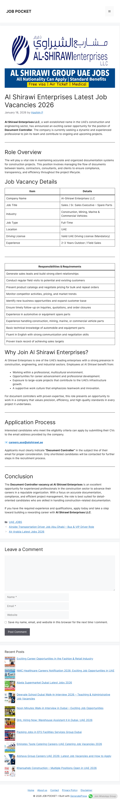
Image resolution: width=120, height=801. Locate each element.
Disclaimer (86, 790)
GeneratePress (78, 795)
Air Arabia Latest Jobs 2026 (26, 531)
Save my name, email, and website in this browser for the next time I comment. (58, 622)
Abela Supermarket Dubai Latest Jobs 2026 (44, 682)
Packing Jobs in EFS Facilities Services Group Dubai (49, 732)
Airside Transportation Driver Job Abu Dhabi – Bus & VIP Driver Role (51, 526)
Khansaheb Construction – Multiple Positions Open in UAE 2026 (57, 768)
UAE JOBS (15, 522)
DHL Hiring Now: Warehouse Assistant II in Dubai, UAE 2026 (54, 720)
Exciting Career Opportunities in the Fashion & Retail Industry (55, 658)
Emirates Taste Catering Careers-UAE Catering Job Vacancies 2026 (59, 744)
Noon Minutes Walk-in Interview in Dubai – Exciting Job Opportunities (60, 708)
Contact (54, 790)
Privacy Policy (70, 790)
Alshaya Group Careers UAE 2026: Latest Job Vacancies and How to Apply (64, 756)
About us (42, 790)
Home (31, 790)
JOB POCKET (18, 11)
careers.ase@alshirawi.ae (26, 442)
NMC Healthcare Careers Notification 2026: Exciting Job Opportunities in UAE (65, 670)
